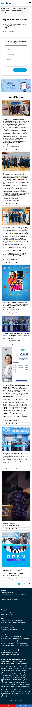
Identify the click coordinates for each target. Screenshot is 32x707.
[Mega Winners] (16, 161)
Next (27, 584)
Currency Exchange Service (8, 592)
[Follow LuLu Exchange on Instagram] (16, 701)
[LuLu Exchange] (6, 3)
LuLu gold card (5, 597)
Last (30, 584)
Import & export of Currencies (18, 597)
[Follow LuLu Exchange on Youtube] (18, 701)
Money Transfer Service (7, 594)
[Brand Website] (21, 701)
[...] (16, 496)
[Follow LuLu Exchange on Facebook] (11, 701)
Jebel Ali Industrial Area (14, 606)
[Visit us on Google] (14, 701)
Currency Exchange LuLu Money (9, 599)
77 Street (3, 606)
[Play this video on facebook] (16, 108)
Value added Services (20, 594)
